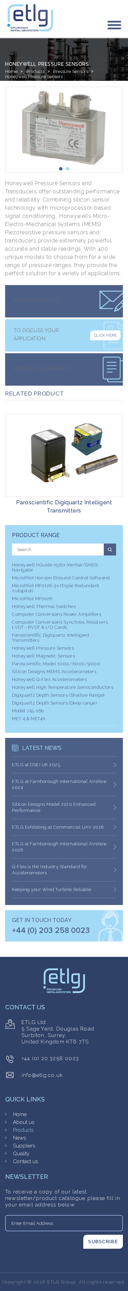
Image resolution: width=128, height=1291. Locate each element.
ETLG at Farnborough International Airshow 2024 (59, 784)
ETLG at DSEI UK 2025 (36, 764)
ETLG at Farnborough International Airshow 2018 (59, 846)
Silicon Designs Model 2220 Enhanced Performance (54, 807)
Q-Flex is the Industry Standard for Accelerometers (49, 869)
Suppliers (24, 1146)
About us (23, 1122)
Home (11, 71)
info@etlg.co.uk (42, 1075)
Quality (21, 1154)
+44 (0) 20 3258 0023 (50, 1058)
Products (35, 71)
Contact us (25, 1161)
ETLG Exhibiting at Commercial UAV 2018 (58, 827)
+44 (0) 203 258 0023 (51, 931)
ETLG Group (61, 1282)
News (19, 1138)
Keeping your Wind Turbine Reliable (51, 889)
